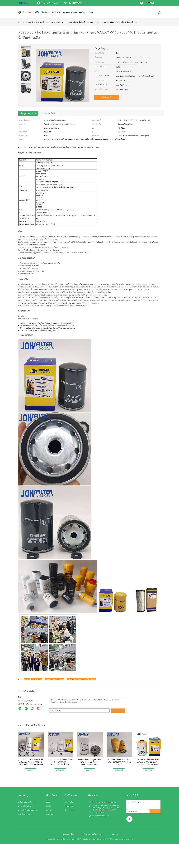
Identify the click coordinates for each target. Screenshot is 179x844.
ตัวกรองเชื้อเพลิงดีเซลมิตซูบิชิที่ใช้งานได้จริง (82, 679)
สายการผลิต (69, 802)
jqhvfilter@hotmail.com (51, 3)
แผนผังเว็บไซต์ (68, 834)
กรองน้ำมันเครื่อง (24, 814)
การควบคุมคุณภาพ (70, 12)
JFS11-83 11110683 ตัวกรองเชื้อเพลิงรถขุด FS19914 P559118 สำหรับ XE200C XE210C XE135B (30, 762)
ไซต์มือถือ (114, 834)
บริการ (48, 810)
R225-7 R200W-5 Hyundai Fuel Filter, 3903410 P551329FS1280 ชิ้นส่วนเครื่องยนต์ (60, 763)
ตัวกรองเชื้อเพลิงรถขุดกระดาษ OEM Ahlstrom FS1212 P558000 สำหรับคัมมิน (89, 762)
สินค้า (30, 12)
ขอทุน (90, 12)
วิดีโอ (37, 12)
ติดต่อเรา (82, 12)
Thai (152, 3)
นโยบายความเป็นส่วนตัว (92, 834)
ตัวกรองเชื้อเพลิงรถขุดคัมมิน (55, 679)
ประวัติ (48, 806)
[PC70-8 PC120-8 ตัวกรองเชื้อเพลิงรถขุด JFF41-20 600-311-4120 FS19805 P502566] (149, 744)
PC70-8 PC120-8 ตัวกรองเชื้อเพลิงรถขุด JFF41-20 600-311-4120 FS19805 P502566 (148, 762)
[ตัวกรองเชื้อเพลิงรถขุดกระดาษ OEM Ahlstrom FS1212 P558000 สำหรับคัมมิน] (90, 744)
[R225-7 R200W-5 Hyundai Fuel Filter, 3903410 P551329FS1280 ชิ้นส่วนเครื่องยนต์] (60, 744)
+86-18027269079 (75, 3)
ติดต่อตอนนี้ (107, 97)
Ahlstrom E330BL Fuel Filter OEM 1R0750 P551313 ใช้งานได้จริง (119, 762)
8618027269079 (35, 704)
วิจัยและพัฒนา (70, 810)
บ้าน (24, 12)
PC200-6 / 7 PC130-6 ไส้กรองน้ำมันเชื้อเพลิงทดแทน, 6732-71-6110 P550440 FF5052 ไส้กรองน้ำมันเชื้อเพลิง (96, 22)
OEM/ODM (69, 806)
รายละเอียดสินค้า (48, 113)
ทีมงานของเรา (51, 814)
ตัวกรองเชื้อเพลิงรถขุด (25, 806)
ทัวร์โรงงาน (56, 12)
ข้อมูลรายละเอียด (28, 113)
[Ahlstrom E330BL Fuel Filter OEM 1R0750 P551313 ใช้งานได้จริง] (119, 744)
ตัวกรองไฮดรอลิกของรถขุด (27, 810)
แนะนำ (48, 802)
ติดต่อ (118, 710)
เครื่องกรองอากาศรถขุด (26, 802)
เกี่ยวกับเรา (45, 12)
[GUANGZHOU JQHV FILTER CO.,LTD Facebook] (142, 3)
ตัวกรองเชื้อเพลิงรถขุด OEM (33, 679)
